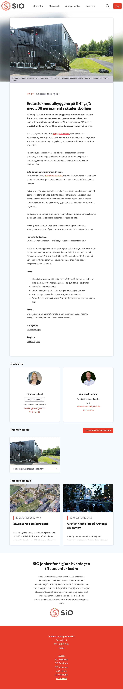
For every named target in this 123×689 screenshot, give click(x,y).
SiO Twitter (61, 678)
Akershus (31, 341)
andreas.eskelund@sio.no (88, 406)
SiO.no (61, 655)
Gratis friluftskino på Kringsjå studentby (87, 525)
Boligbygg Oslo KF (54, 175)
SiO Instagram (61, 667)
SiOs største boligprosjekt (30, 523)
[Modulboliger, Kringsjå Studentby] (35, 451)
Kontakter (90, 6)
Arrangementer (72, 6)
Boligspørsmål (67, 313)
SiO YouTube (61, 674)
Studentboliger (34, 329)
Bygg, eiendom (33, 313)
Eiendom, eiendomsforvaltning (57, 317)
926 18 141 (34, 412)
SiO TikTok (61, 671)
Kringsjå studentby (61, 133)
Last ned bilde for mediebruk (98, 430)
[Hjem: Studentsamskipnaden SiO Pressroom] (12, 6)
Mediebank (54, 6)
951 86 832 (88, 410)
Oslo (38, 341)
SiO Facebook (61, 663)
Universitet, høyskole (50, 313)
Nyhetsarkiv (37, 6)
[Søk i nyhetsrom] (108, 6)
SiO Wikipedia (61, 659)
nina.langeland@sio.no (34, 408)
